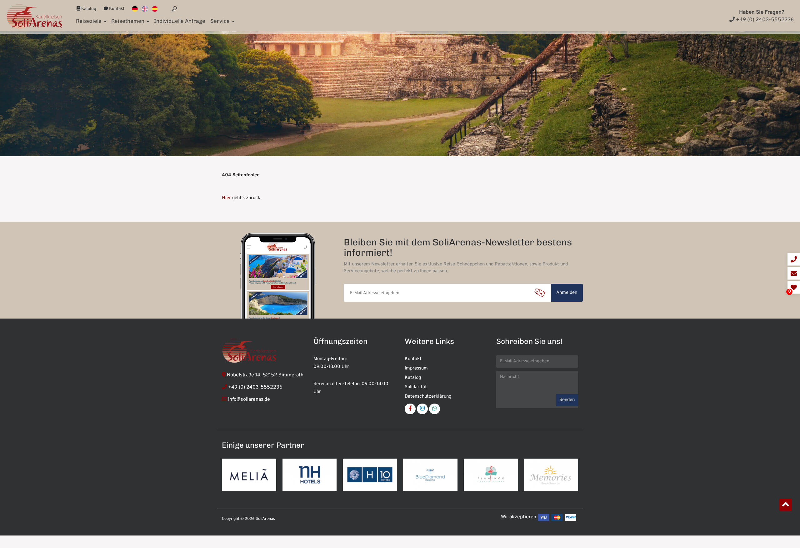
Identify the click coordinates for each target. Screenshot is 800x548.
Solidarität (416, 387)
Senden (567, 400)
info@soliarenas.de (249, 399)
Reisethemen (128, 21)
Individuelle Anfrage (179, 21)
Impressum (416, 368)
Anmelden (566, 293)
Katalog (88, 9)
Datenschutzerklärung (428, 397)
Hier (226, 198)
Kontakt (116, 9)
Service (220, 21)
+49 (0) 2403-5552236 (764, 20)
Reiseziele (89, 21)
